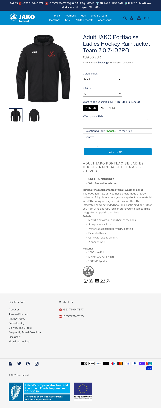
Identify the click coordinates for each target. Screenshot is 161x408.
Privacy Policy (17, 318)
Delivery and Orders (20, 327)
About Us (14, 309)
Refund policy (17, 323)
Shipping (103, 62)
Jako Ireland (23, 375)
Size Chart (14, 336)
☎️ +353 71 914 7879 (71, 316)
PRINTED (90, 107)
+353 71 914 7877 (73, 309)
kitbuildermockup (19, 341)
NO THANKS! (108, 107)
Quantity (89, 137)
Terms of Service (18, 314)
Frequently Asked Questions (25, 332)
